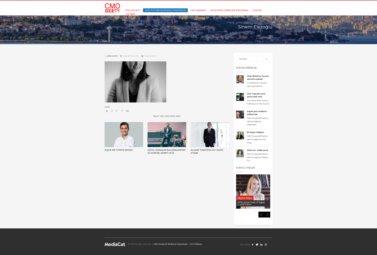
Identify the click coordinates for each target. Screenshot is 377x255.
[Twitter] (261, 4)
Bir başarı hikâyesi (255, 132)
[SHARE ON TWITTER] (107, 111)
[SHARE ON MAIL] (127, 111)
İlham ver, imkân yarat (257, 150)
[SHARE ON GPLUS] (117, 111)
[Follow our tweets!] (257, 244)
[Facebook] (257, 4)
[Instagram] (270, 4)
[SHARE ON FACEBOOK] (112, 111)
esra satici (112, 56)
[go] (266, 59)
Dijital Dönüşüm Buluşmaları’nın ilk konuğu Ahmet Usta (166, 151)
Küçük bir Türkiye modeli (119, 150)
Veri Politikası (196, 244)
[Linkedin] (266, 4)
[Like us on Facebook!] (252, 244)
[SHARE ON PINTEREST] (122, 111)
